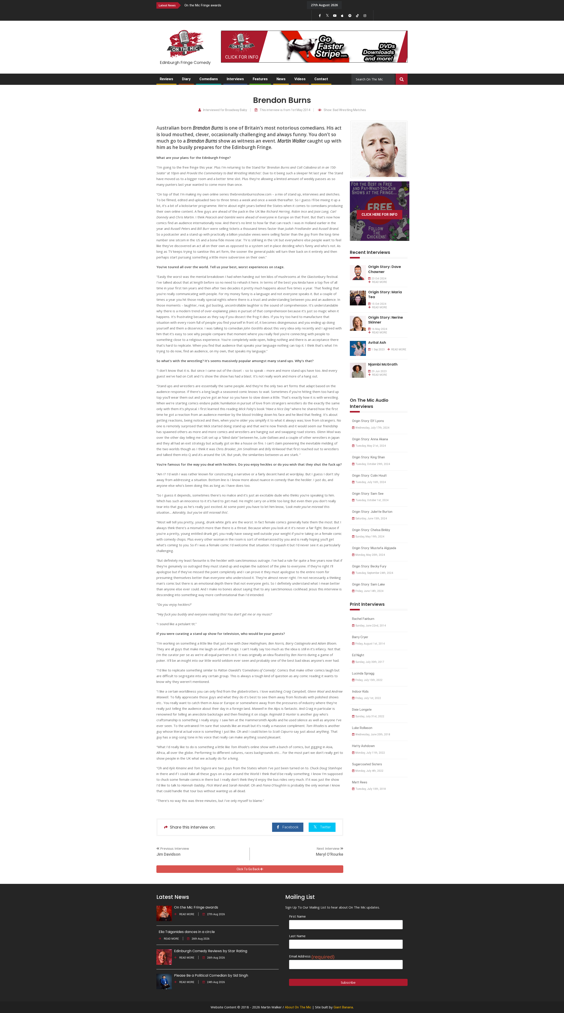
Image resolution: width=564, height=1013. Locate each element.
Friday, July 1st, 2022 (368, 698)
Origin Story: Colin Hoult (369, 476)
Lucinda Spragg (363, 673)
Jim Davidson (168, 854)
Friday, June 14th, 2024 (369, 591)
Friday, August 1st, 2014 (370, 643)
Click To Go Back (248, 869)
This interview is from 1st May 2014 (285, 110)
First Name (297, 916)
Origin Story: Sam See (368, 494)
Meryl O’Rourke (329, 854)
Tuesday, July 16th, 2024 (370, 482)
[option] (242, 5)
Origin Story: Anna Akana (370, 439)
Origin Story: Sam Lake (368, 584)
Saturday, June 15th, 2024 (371, 518)
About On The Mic (298, 1007)
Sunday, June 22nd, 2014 (370, 625)
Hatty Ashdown (363, 746)
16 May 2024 (379, 329)
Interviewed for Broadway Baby (225, 110)
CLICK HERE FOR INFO (379, 214)
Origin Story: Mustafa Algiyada (374, 548)
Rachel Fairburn (363, 619)
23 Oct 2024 (378, 278)
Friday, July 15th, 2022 (368, 680)
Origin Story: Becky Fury (369, 566)
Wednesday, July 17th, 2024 (372, 427)
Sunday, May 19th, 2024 (369, 536)
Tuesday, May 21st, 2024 (370, 445)
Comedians (208, 79)
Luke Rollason (362, 728)
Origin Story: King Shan (368, 457)
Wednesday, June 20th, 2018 (372, 734)
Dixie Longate (362, 710)
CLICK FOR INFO (241, 57)
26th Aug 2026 (201, 938)
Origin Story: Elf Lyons (368, 421)
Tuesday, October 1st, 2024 (371, 500)
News (281, 79)
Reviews (166, 79)
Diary (186, 79)
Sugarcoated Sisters (367, 764)
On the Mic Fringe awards (202, 5)
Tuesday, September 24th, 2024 (374, 572)
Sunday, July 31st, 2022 (369, 716)
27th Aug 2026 (216, 914)
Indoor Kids (360, 691)
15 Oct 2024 (378, 303)
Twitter (325, 827)
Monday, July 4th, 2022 (369, 770)
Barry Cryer (360, 637)
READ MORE (379, 282)
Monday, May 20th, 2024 (370, 554)
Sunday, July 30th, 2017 (369, 662)
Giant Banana (343, 1007)
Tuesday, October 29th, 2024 (372, 464)
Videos (300, 79)
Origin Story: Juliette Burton (372, 512)
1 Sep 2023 (378, 349)
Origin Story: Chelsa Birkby (371, 530)
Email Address (311, 956)
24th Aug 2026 (216, 982)
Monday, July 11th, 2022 (370, 752)
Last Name (297, 936)
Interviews (235, 79)
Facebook (290, 827)
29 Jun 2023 (379, 371)
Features (260, 79)
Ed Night (358, 655)
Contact (321, 79)
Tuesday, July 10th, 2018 (370, 788)
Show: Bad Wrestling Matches (345, 110)
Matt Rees (359, 782)
